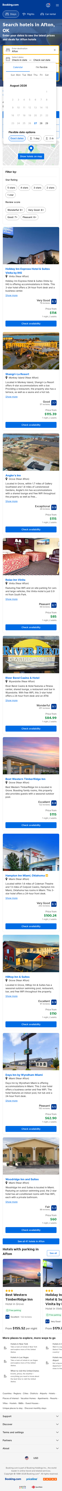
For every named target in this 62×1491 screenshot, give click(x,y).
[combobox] (31, 51)
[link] (11, 188)
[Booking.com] (11, 5)
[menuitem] (11, 14)
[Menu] (57, 5)
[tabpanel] (30, 108)
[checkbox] (47, 91)
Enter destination (19, 48)
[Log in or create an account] (48, 5)
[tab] (18, 67)
